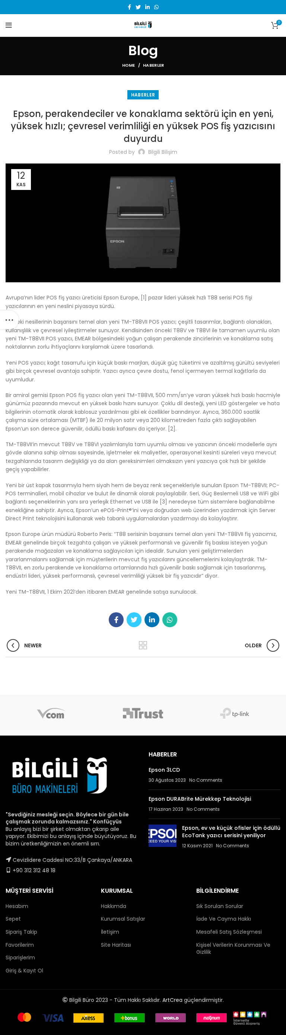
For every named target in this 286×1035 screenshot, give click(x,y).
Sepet (13, 919)
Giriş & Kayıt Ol (24, 970)
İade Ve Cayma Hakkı (223, 919)
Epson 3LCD (164, 770)
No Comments (205, 780)
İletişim (110, 932)
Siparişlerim (20, 957)
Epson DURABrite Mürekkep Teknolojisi (200, 799)
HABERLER (153, 65)
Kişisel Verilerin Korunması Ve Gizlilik (233, 948)
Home (128, 65)
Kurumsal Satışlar (123, 919)
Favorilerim (20, 945)
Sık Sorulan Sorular (219, 906)
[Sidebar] (9, 320)
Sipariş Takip (21, 932)
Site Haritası (116, 945)
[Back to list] (143, 645)
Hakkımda (113, 906)
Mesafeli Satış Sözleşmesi (229, 932)
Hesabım (17, 906)
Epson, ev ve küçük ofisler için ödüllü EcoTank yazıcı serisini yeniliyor (231, 831)
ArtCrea (172, 1000)
